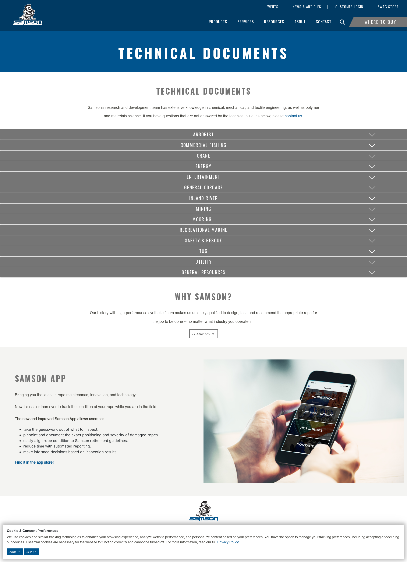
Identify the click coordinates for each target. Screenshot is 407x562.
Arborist (203, 134)
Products (218, 21)
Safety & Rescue (203, 240)
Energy (203, 166)
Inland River (203, 197)
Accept (15, 552)
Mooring (203, 219)
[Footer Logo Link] (203, 511)
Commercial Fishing (204, 144)
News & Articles (307, 7)
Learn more (203, 333)
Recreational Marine (203, 229)
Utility (203, 261)
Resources (274, 21)
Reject (31, 552)
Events (272, 7)
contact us (293, 116)
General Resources (204, 272)
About (300, 21)
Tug (203, 250)
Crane (203, 155)
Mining (203, 208)
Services (245, 21)
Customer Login (349, 7)
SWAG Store (388, 7)
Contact (323, 21)
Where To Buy (380, 21)
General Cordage (203, 187)
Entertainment (203, 176)
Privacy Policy (227, 542)
